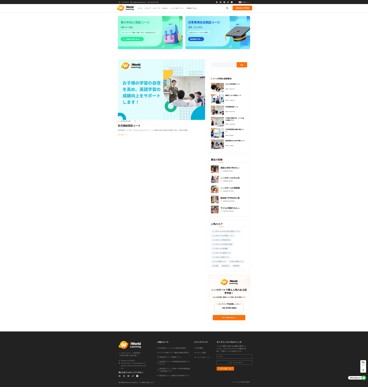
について (148, 8)
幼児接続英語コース (129, 125)
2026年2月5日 (228, 171)
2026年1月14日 (228, 191)
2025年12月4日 (228, 211)
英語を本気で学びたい (230, 167)
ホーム (140, 8)
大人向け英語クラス (236, 261)
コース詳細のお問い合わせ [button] (131, 39)
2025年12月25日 (229, 201)
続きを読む (121, 135)
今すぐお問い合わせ (228, 318)
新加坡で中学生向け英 (230, 198)
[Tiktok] (228, 2)
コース (155, 8)
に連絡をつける (191, 8)
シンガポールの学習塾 (220, 248)
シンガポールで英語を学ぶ (221, 240)
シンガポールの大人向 (230, 178)
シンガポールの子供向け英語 (222, 244)
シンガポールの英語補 (230, 188)
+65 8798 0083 (229, 308)
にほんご (245, 2)
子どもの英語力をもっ (230, 208)
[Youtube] (224, 2)
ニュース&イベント (177, 8)
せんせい (165, 8)
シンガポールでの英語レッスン (223, 236)
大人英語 (215, 266)
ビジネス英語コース (219, 261)
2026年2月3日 (228, 181)
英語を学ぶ (226, 266)
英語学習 (236, 266)
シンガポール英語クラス (220, 257)
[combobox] (223, 362)
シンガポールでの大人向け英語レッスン (226, 231)
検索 (241, 65)
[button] (227, 8)
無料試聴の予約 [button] (195, 39)
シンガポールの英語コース (221, 253)
